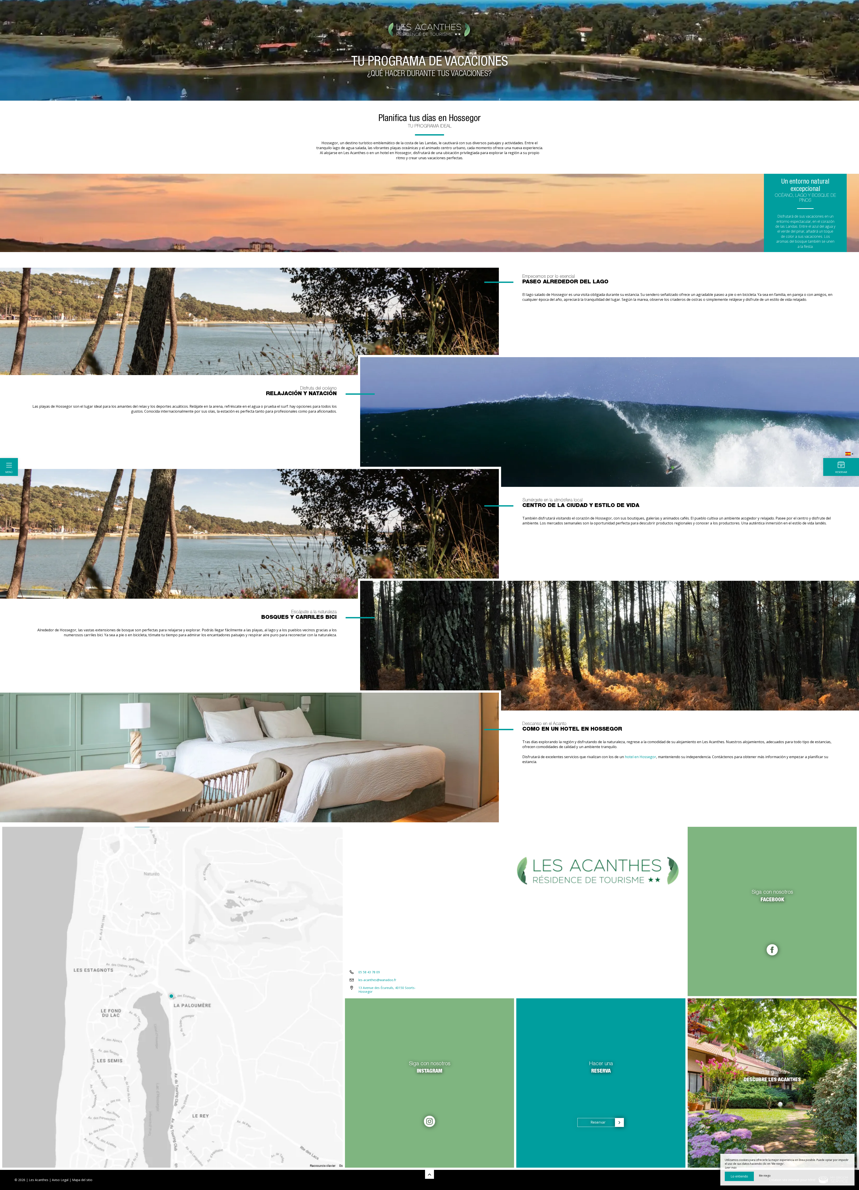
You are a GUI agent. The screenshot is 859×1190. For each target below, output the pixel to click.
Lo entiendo (739, 1176)
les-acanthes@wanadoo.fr (377, 980)
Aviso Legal (60, 1180)
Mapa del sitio (82, 1180)
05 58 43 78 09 (369, 972)
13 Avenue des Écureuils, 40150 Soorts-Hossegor (387, 990)
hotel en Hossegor (640, 756)
